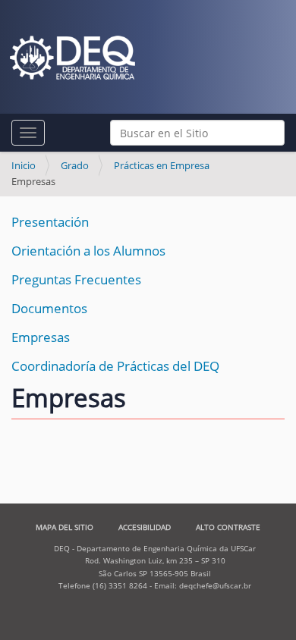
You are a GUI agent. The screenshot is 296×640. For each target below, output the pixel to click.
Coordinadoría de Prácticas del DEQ (115, 366)
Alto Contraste (228, 527)
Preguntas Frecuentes (76, 279)
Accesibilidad (144, 527)
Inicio (23, 165)
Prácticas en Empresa (161, 165)
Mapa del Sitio (64, 527)
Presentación (50, 222)
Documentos (49, 308)
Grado (75, 165)
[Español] (72, 58)
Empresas (40, 337)
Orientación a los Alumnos (88, 250)
